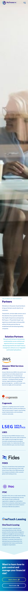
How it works (13, 585)
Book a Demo (13, 579)
